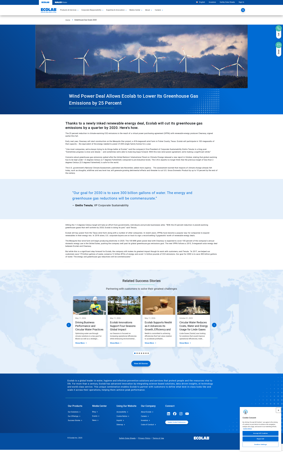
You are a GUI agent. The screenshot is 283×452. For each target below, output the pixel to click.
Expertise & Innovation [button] (115, 10)
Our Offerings (73, 416)
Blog (94, 412)
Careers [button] (158, 10)
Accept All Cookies (260, 433)
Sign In (241, 2)
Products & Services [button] (68, 10)
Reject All (260, 439)
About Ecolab (146, 412)
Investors (212, 2)
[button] (78, 10)
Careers (144, 416)
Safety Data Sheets (227, 2)
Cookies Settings (260, 444)
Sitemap (120, 425)
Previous (69, 325)
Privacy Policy (144, 438)
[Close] (278, 410)
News (94, 420)
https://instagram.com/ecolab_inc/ (181, 414)
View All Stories (141, 364)
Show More (80, 343)
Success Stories (74, 420)
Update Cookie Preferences (177, 422)
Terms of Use (158, 438)
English (202, 2)
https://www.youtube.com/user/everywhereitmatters (187, 414)
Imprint (119, 420)
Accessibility (121, 412)
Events (94, 416)
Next (214, 325)
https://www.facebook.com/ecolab (175, 414)
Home (67, 20)
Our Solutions (73, 412)
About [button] (147, 10)
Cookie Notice (247, 428)
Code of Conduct (147, 425)
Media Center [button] (134, 10)
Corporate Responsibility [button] (91, 10)
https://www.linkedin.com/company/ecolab (168, 414)
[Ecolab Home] (48, 10)
